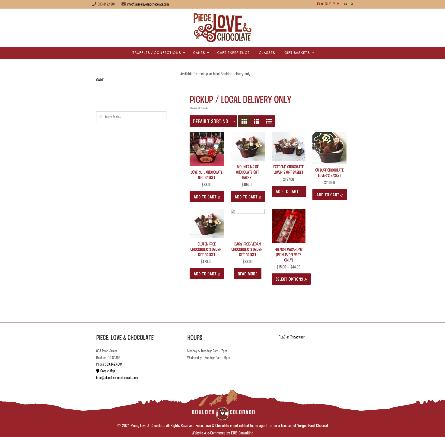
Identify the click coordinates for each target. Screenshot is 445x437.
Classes (267, 52)
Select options (289, 279)
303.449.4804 (114, 364)
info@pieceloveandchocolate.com (148, 4)
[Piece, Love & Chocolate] (222, 27)
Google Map (107, 371)
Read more (247, 273)
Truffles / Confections (156, 52)
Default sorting (210, 121)
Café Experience (233, 52)
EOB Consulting (242, 433)
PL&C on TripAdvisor (292, 337)
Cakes (199, 52)
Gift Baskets (297, 52)
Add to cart (205, 196)
